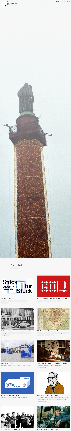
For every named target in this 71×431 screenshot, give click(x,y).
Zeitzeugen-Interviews (5, 335)
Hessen (15, 301)
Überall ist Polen (7, 363)
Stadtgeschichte (4, 302)
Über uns (63, 1)
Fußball (59, 301)
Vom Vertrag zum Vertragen (11, 429)
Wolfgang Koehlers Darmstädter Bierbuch (52, 363)
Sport (55, 301)
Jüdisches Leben (41, 399)
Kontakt (68, 1)
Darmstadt (10, 301)
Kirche (54, 399)
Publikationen (10, 333)
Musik (50, 399)
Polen (51, 301)
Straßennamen (66, 333)
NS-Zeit (52, 335)
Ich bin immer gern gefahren (47, 429)
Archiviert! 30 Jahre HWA (10, 395)
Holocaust (59, 399)
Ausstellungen (4, 301)
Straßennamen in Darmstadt (47, 331)
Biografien (47, 335)
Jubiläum (28, 333)
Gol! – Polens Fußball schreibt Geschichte (52, 299)
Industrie (25, 397)
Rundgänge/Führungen (22, 301)
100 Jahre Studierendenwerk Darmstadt (15, 331)
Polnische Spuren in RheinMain (48, 395)
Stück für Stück (6, 299)
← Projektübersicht (14, 267)
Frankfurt (67, 397)
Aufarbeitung (23, 333)
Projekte (58, 1)
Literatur (28, 365)
